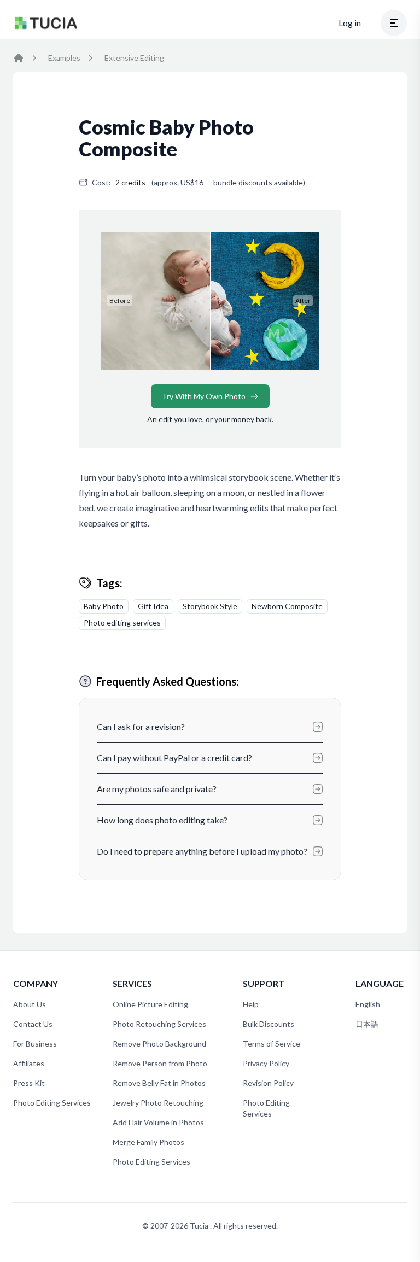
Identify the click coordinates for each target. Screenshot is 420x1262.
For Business (35, 1043)
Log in (350, 22)
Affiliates (28, 1063)
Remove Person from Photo (160, 1063)
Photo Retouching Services (159, 1024)
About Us (29, 1004)
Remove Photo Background (159, 1043)
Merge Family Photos (148, 1142)
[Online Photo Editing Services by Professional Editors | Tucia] (18, 57)
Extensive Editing (134, 57)
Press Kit (29, 1083)
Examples (64, 57)
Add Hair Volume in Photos (158, 1122)
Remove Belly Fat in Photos (159, 1083)
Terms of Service (271, 1043)
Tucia (200, 1225)
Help (251, 1004)
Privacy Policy (266, 1063)
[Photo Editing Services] (46, 23)
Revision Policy (268, 1083)
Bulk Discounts (268, 1024)
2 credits (130, 182)
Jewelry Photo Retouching (158, 1102)
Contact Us (32, 1024)
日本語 (366, 1024)
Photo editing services (122, 622)
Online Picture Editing (150, 1004)
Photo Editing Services (52, 1102)
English (367, 1004)
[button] (394, 23)
